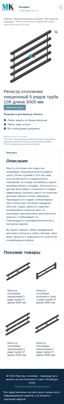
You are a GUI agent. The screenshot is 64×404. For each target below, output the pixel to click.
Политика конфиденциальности (32, 386)
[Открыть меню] (60, 7)
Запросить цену (14, 107)
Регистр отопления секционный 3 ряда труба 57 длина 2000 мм (16, 349)
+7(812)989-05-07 (29, 10)
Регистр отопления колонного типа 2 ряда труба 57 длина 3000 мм (46, 296)
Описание (11, 152)
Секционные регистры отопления (24, 144)
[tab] (32, 152)
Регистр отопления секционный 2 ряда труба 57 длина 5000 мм (16, 296)
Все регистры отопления (25, 139)
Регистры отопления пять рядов (37, 142)
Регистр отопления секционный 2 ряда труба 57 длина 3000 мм (45, 349)
